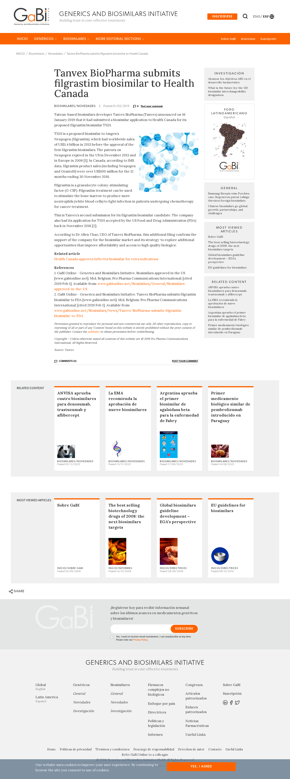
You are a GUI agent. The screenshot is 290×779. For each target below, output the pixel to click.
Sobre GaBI (228, 39)
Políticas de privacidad (76, 749)
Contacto (215, 749)
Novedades (55, 53)
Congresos (194, 685)
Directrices (157, 712)
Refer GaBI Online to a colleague (145, 754)
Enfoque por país (161, 703)
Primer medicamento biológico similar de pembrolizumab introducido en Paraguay (228, 328)
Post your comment (152, 106)
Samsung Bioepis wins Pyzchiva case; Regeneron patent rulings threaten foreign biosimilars (228, 197)
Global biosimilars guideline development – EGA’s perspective (226, 258)
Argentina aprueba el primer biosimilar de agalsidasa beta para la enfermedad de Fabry (227, 316)
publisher (94, 331)
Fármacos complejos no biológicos (158, 690)
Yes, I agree (201, 766)
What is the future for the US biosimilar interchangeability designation (228, 91)
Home (51, 749)
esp (266, 16)
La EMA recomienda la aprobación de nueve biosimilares (222, 303)
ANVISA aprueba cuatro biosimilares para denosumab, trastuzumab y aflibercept (227, 290)
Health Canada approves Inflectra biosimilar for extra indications (106, 259)
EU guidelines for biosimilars (227, 267)
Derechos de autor (191, 749)
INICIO (22, 38)
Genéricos (44, 38)
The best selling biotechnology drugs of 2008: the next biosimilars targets (228, 245)
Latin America (47, 699)
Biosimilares (75, 38)
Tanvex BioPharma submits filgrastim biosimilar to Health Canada (107, 53)
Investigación (83, 711)
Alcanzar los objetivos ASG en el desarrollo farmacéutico (229, 80)
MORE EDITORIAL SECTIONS (119, 38)
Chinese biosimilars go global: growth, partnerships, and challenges (228, 209)
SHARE (18, 591)
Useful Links (195, 734)
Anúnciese (248, 39)
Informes (155, 734)
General (79, 693)
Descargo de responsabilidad (153, 749)
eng (256, 16)
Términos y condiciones (112, 749)
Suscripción (268, 39)
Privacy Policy (140, 640)
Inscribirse (222, 16)
